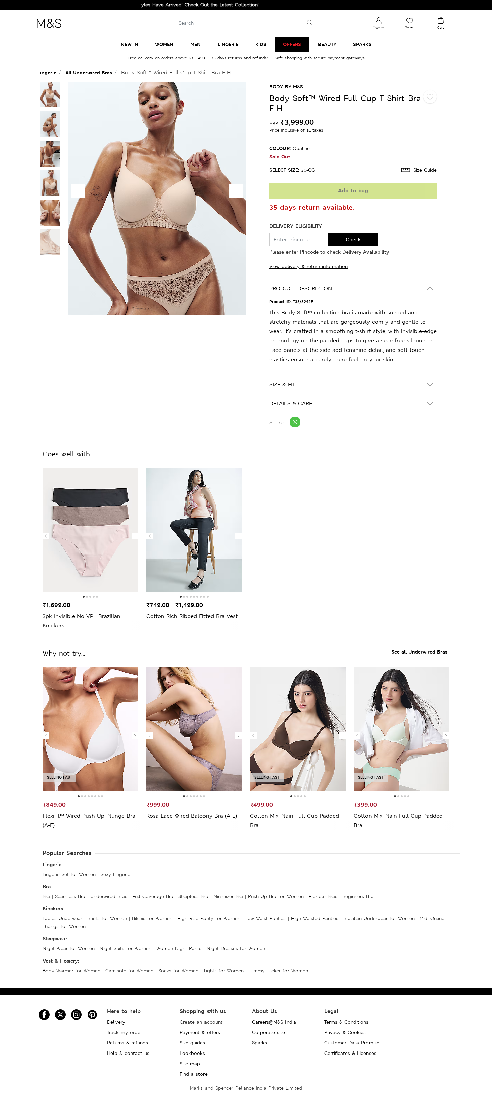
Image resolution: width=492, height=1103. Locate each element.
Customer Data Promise (351, 1043)
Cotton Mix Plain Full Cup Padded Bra (294, 820)
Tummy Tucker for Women (278, 971)
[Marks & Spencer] (48, 30)
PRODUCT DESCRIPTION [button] (300, 288)
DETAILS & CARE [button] (290, 403)
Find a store (194, 1074)
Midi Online (432, 918)
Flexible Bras (323, 896)
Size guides (192, 1043)
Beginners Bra (358, 896)
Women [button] (164, 44)
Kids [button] (260, 44)
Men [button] (195, 44)
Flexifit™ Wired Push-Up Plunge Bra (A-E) (89, 820)
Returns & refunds (127, 1043)
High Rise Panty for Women (208, 918)
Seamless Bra (70, 896)
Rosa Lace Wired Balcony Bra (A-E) (191, 815)
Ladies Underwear (62, 918)
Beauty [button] (327, 44)
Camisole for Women (129, 971)
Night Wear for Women (69, 948)
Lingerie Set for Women (69, 874)
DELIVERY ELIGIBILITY (295, 226)
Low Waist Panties (265, 918)
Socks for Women (178, 971)
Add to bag (353, 190)
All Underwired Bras (88, 72)
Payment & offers (200, 1032)
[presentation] (46, 536)
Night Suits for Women (125, 948)
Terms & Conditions (346, 1022)
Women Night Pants (178, 948)
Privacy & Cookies (345, 1032)
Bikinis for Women (152, 918)
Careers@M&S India (274, 1022)
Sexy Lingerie (115, 874)
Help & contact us (128, 1053)
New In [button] (129, 44)
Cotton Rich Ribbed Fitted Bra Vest (192, 616)
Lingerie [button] (228, 44)
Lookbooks (192, 1053)
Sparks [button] (362, 44)
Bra (46, 896)
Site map (190, 1064)
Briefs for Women (107, 918)
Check (353, 239)
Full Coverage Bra (152, 896)
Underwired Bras (108, 896)
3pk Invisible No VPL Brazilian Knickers (81, 621)
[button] (236, 191)
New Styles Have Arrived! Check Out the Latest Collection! (165, 5)
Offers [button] (292, 44)
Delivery (116, 1022)
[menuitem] (129, 44)
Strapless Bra (193, 896)
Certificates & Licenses (350, 1053)
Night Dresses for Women (236, 948)
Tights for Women (223, 971)
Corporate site (268, 1032)
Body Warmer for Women (71, 971)
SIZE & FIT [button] (282, 384)
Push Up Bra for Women (276, 896)
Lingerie (46, 72)
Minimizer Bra (228, 896)
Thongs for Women (64, 926)
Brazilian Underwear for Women (379, 918)
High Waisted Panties (314, 918)
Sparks (259, 1043)
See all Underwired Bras (419, 651)
